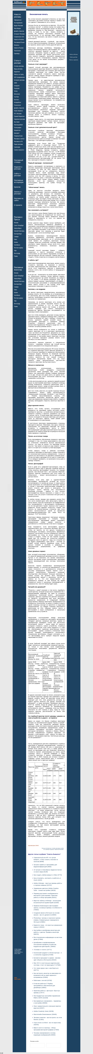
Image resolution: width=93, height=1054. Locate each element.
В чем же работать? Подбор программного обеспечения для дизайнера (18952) (44, 985)
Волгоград (17, 253)
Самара (16, 236)
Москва (16, 222)
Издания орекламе (18, 168)
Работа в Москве (74, 54)
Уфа (15, 250)
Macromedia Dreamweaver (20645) (45, 1014)
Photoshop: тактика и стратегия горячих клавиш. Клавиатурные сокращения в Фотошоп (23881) (47, 920)
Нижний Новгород (19, 231)
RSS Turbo (17, 979)
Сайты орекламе (17, 175)
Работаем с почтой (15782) (43, 980)
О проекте (18, 205)
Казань (16, 242)
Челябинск (17, 245)
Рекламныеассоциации (18, 181)
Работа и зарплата (73, 59)
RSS (15, 977)
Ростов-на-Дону (18, 248)
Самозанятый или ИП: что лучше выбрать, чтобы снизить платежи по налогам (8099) (46, 859)
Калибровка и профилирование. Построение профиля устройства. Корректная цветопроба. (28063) (45, 944)
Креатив (17, 187)
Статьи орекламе (17, 61)
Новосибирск (17, 228)
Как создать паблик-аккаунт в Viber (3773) (48, 875)
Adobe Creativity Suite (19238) (44, 1011)
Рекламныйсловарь (18, 161)
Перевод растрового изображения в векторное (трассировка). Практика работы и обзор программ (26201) (46, 895)
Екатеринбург (18, 234)
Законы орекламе (17, 193)
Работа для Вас (73, 57)
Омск (15, 239)
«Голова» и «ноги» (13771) (43, 949)
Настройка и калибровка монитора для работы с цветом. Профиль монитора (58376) (47, 932)
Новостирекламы (17, 15)
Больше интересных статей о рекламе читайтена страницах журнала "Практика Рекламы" (53, 849)
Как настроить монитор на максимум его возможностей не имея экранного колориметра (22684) (47, 975)
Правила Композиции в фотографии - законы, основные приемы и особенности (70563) (48, 907)
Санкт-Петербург (19, 225)
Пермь (16, 256)
